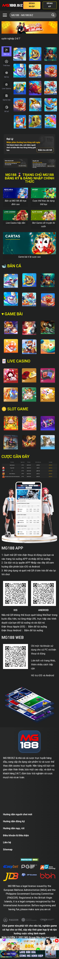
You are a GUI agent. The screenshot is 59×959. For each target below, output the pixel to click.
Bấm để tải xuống (37, 626)
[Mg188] (12, 5)
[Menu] (4, 15)
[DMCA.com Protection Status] (29, 859)
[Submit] (53, 15)
